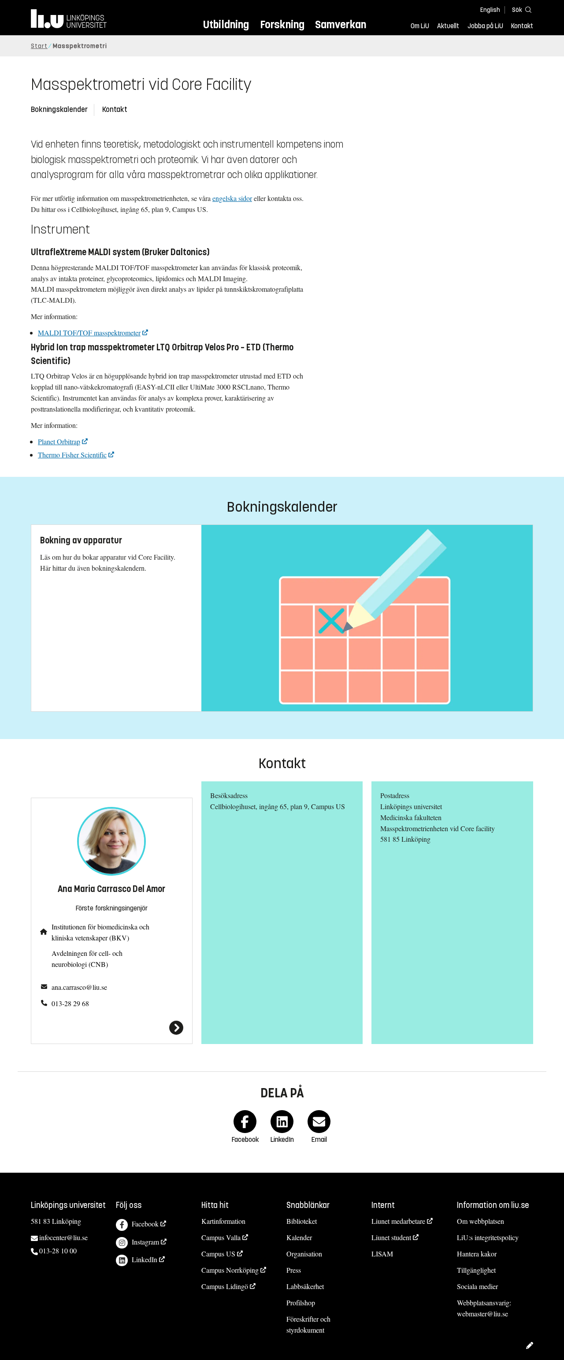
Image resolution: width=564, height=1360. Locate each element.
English (490, 10)
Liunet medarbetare (398, 1221)
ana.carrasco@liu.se (79, 987)
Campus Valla (221, 1237)
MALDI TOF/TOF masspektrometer (89, 332)
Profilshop (300, 1302)
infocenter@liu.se (63, 1237)
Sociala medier (477, 1286)
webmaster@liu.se (482, 1313)
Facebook (145, 1223)
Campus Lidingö (224, 1286)
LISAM (382, 1253)
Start (39, 46)
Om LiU (420, 26)
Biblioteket (301, 1221)
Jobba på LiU (485, 26)
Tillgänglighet (476, 1270)
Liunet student (391, 1237)
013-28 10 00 (58, 1250)
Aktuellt (448, 26)
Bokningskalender (59, 109)
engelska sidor (232, 198)
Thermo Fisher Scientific (72, 454)
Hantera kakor (477, 1253)
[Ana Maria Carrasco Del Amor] (111, 1028)
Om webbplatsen (480, 1221)
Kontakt (522, 26)
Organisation (304, 1253)
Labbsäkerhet (305, 1286)
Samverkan (340, 24)
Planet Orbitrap (59, 441)
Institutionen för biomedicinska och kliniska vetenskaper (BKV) (100, 932)
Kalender (299, 1237)
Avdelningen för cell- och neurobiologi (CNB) (87, 958)
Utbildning (226, 24)
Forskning (282, 24)
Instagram (145, 1241)
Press (293, 1270)
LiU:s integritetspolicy (488, 1237)
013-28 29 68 (70, 1003)
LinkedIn (144, 1259)
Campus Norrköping (230, 1270)
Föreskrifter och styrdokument (308, 1324)
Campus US (218, 1253)
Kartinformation (223, 1221)
